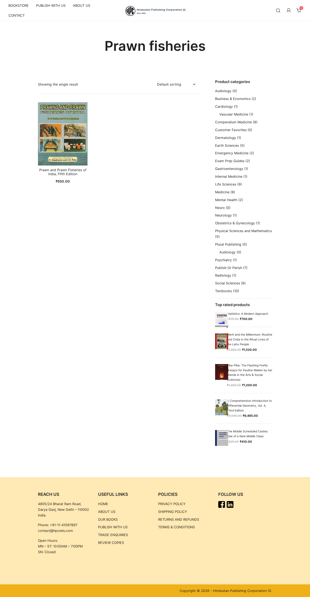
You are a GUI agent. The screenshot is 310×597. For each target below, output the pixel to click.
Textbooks (223, 291)
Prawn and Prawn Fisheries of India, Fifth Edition (62, 172)
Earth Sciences (227, 145)
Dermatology (225, 138)
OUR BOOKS (108, 519)
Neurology (223, 215)
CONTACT (16, 15)
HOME (103, 504)
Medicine (222, 192)
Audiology (223, 91)
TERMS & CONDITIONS (176, 527)
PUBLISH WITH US (51, 5)
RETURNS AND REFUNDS (178, 519)
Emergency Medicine (231, 153)
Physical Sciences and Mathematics (243, 231)
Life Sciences (225, 184)
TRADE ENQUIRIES (113, 535)
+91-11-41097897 (63, 525)
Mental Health (226, 200)
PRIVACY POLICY (172, 504)
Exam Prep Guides (229, 161)
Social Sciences (227, 283)
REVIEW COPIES (111, 543)
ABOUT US (81, 5)
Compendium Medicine (233, 122)
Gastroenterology (229, 169)
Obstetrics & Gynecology (235, 223)
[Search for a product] (278, 10)
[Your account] (288, 10)
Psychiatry (223, 260)
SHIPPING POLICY (172, 512)
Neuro (220, 208)
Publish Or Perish (228, 268)
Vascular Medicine (233, 114)
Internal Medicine (228, 176)
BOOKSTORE (18, 5)
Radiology (223, 275)
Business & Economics (233, 99)
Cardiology (224, 106)
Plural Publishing (228, 244)
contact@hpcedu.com (55, 530)
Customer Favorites (231, 130)
